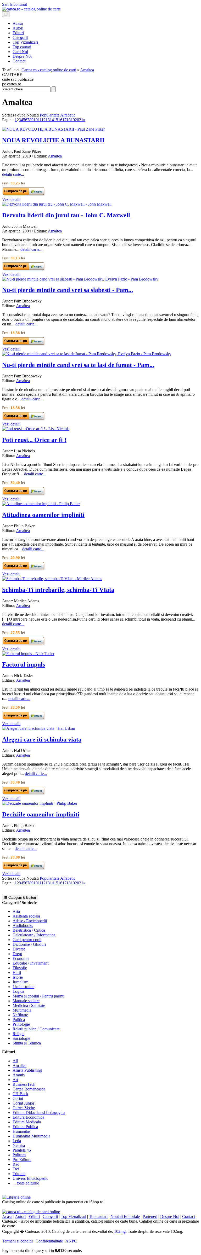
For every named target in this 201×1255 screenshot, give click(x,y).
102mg (120, 1231)
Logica (18, 991)
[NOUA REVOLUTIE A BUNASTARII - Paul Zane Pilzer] (53, 129)
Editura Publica (25, 1126)
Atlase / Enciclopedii (30, 921)
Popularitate (49, 115)
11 (39, 120)
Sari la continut (14, 4)
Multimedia (22, 1010)
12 (43, 120)
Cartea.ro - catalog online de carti (48, 70)
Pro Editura (22, 1159)
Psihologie (21, 1024)
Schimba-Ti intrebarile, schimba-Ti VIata (58, 589)
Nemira (19, 1145)
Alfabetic (67, 115)
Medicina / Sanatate (29, 1005)
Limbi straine (23, 986)
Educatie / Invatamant (30, 963)
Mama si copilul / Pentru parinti (38, 996)
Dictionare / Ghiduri (29, 944)
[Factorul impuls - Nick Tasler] (28, 653)
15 (56, 120)
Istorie (18, 977)
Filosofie (20, 968)
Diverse (19, 949)
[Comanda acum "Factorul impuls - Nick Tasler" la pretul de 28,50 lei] (23, 719)
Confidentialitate (49, 1241)
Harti (17, 972)
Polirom (19, 1155)
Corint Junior (23, 1103)
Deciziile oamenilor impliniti (40, 814)
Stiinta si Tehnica (27, 1043)
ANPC (71, 1241)
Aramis (19, 1075)
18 (68, 120)
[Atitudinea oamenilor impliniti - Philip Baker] (41, 503)
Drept (17, 954)
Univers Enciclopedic (30, 1178)
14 (52, 120)
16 (60, 120)
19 (73, 120)
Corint (18, 1098)
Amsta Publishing (27, 1070)
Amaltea (87, 70)
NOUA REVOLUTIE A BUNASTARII (53, 140)
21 (81, 120)
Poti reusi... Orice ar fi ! (34, 439)
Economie (21, 958)
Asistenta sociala (26, 916)
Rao (16, 1164)
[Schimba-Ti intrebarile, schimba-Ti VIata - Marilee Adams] (52, 578)
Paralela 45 (22, 1150)
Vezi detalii (11, 199)
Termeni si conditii (17, 1241)
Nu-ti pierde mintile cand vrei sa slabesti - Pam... (67, 290)
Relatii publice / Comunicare (36, 1029)
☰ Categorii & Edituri (20, 898)
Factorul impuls (23, 664)
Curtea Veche (24, 1108)
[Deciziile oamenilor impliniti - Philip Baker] (39, 803)
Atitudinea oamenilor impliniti (43, 514)
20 (77, 120)
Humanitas (21, 1131)
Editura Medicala (27, 1122)
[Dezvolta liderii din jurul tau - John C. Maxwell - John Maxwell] (56, 204)
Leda (17, 1141)
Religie (18, 1033)
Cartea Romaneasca (29, 1089)
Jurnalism (20, 982)
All (15, 1061)
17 (64, 120)
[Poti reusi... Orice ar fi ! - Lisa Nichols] (35, 429)
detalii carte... (13, 174)
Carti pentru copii (27, 939)
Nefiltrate (20, 1015)
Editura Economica (28, 1117)
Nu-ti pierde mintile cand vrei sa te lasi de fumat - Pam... (78, 364)
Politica (19, 1019)
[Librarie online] (16, 1197)
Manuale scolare (26, 1001)
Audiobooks (23, 925)
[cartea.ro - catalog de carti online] (31, 1212)
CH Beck (20, 1093)
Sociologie (21, 1038)
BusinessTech (24, 1084)
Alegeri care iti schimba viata (41, 739)
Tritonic (19, 1173)
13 (48, 120)
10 (36, 120)
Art (15, 1079)
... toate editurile (26, 1183)
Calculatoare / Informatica (34, 935)
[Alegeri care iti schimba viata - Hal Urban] (38, 728)
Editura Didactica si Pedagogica (39, 1112)
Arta (16, 911)
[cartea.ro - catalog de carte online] (31, 9)
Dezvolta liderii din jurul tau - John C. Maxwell (66, 215)
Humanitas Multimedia (31, 1136)
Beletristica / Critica (29, 930)
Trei (16, 1169)
